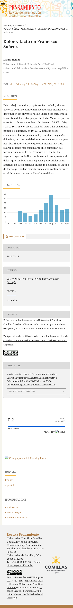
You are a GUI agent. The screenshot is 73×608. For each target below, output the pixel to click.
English (9, 480)
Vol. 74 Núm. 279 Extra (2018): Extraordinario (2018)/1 (35, 28)
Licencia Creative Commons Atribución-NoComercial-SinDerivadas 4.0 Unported (35, 340)
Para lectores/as (13, 507)
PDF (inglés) (16, 236)
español (9, 485)
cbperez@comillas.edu (20, 565)
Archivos (18, 25)
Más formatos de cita (22, 391)
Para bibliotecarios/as (16, 517)
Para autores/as (13, 512)
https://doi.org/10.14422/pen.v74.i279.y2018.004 (37, 84)
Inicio (7, 25)
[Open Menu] (3, 3)
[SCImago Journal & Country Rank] (25, 458)
